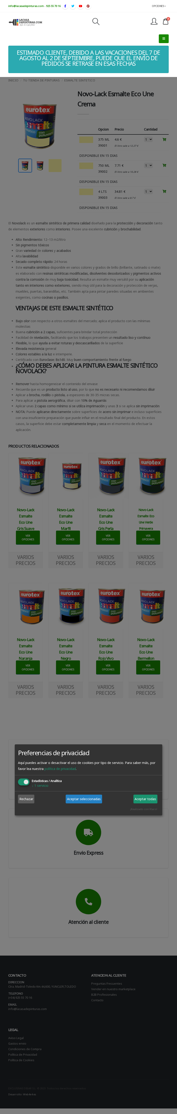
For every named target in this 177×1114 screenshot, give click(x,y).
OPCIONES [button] (158, 6)
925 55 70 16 (53, 6)
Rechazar (26, 799)
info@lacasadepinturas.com (26, 6)
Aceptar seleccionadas (84, 799)
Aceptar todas (145, 799)
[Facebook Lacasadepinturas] (65, 6)
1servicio (40, 786)
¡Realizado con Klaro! (143, 809)
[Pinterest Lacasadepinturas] (88, 6)
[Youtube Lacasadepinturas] (80, 6)
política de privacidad (60, 769)
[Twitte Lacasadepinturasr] (73, 6)
